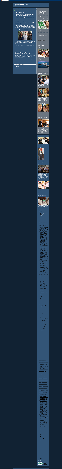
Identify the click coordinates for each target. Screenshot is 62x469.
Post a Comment (17, 68)
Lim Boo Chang (41, 31)
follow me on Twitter (45, 18)
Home (25, 71)
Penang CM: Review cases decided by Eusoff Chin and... (43, 282)
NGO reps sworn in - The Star (43, 416)
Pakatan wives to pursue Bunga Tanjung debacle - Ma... (43, 372)
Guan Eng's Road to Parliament (43, 35)
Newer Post (15, 71)
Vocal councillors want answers (43, 224)
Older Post (34, 71)
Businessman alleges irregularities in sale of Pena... (42, 349)
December (41, 212)
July (40, 215)
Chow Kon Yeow (41, 34)
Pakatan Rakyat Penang (22, 4)
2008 (39, 211)
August (41, 214)
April (40, 458)
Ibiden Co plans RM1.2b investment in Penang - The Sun (43, 250)
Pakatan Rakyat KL (41, 12)
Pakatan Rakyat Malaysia (42, 11)
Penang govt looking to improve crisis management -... (43, 303)
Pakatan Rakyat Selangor (42, 13)
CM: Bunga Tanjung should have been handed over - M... (43, 432)
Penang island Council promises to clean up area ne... (43, 316)
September (41, 213)
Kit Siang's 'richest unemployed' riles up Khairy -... (43, 369)
